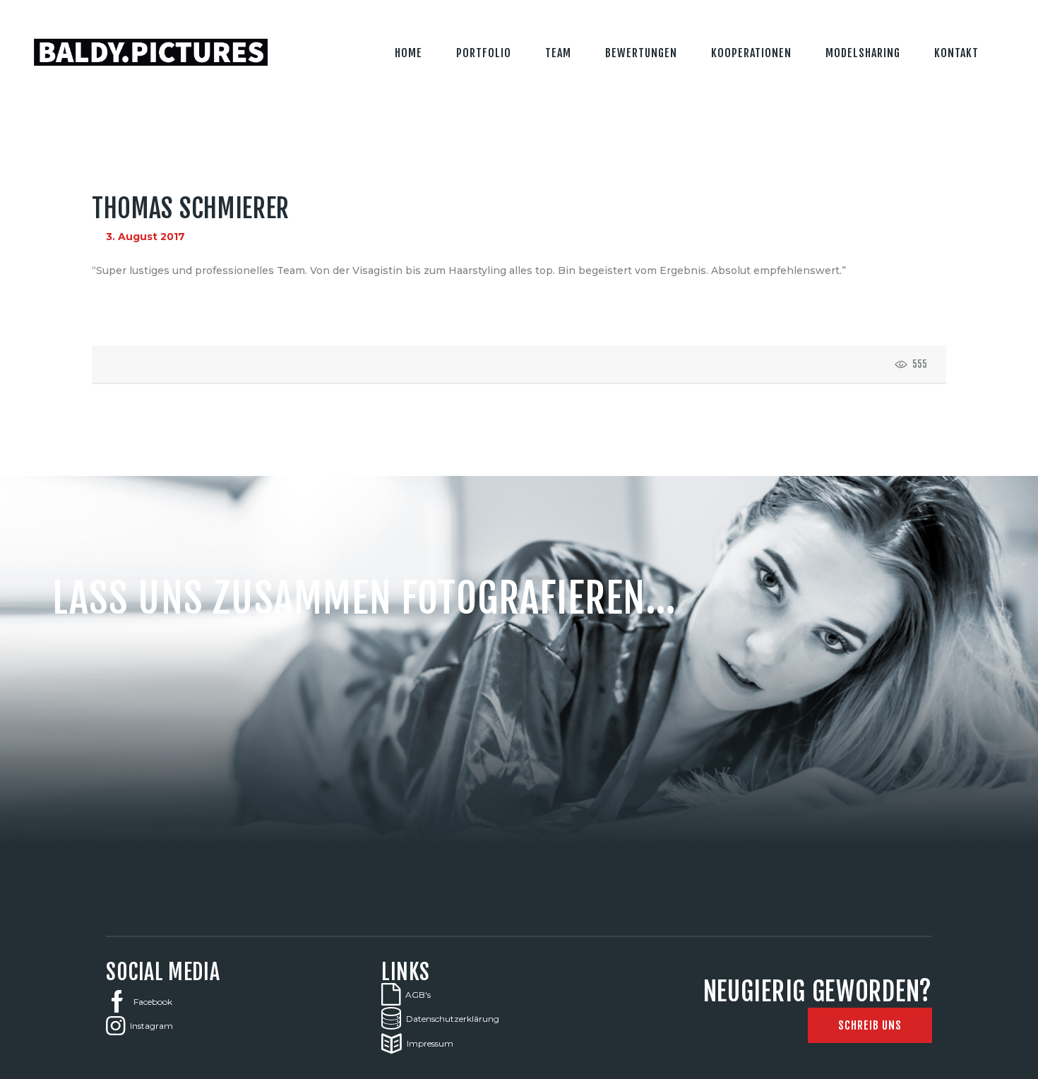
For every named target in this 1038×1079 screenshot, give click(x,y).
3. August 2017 (145, 236)
